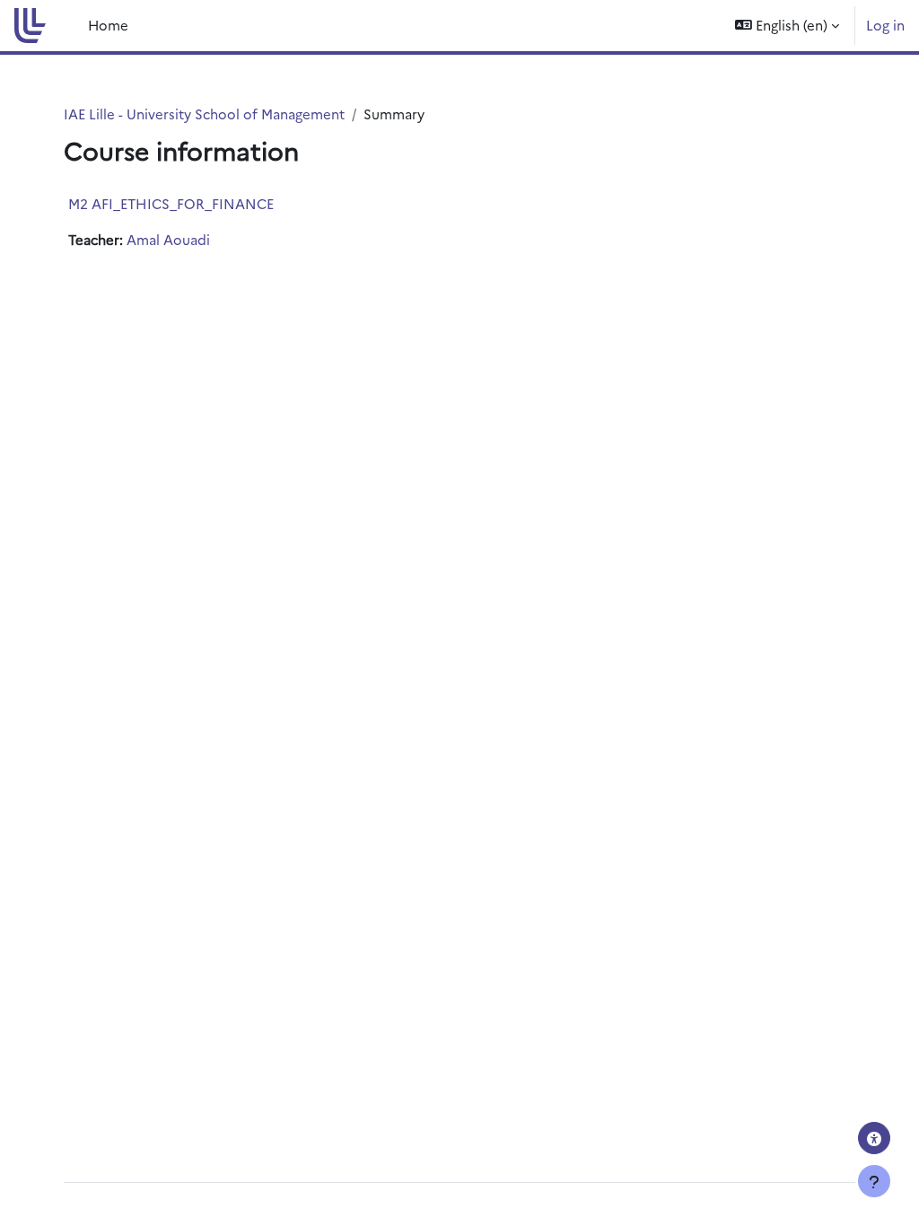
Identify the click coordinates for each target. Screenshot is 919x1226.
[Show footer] (874, 1181)
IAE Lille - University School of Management (204, 113)
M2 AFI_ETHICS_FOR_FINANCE (171, 203)
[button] (787, 25)
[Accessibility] (874, 1138)
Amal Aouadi (168, 239)
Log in (885, 24)
